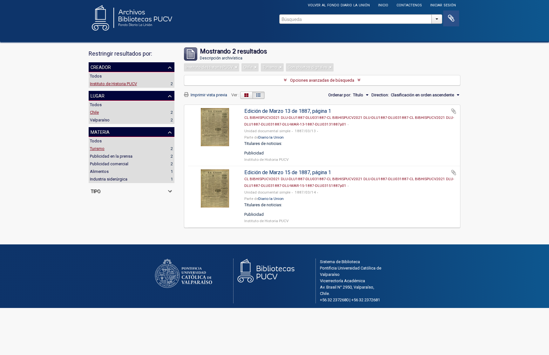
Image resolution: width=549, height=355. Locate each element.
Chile (94, 112)
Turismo (97, 148)
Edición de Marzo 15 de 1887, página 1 (287, 172)
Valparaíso (100, 120)
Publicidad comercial (109, 163)
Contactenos (409, 5)
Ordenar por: (339, 94)
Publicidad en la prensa (111, 156)
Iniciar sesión (443, 5)
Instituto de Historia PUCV (113, 83)
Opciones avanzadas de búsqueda (322, 80)
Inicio (383, 5)
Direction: (380, 94)
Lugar (98, 95)
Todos (96, 76)
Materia (100, 131)
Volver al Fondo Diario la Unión (339, 5)
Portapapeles (451, 18)
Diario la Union (271, 137)
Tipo (95, 191)
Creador (101, 67)
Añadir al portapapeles (454, 111)
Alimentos (99, 171)
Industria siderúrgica (108, 179)
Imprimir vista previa (208, 94)
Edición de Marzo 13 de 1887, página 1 (287, 111)
